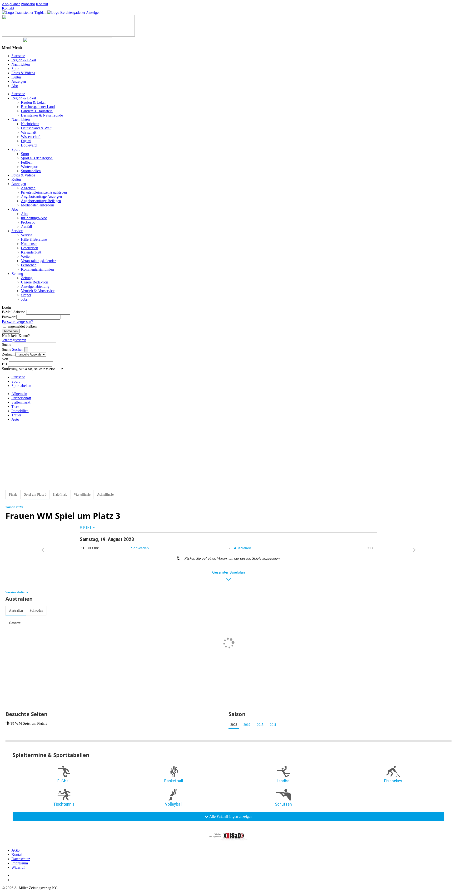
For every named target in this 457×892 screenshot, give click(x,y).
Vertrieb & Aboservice (38, 291)
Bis (4, 364)
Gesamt (14, 623)
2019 (246, 724)
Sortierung (10, 369)
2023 (233, 724)
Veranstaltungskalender (38, 261)
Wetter (26, 256)
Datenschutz (20, 859)
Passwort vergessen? (17, 322)
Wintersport (29, 167)
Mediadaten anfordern (37, 205)
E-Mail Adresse (13, 312)
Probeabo (28, 4)
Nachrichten (20, 64)
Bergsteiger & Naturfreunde (42, 115)
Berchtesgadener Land (38, 107)
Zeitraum (8, 354)
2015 (260, 724)
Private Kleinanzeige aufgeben (44, 192)
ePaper (15, 4)
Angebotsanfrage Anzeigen (41, 197)
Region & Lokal (23, 60)
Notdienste (29, 244)
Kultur (16, 77)
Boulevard (29, 145)
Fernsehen (28, 265)
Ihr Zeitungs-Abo (34, 218)
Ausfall (26, 226)
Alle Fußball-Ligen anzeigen (230, 816)
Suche (6, 344)
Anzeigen (18, 81)
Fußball (26, 162)
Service (17, 231)
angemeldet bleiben (22, 326)
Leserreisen (29, 248)
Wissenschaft (30, 137)
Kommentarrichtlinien (37, 269)
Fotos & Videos (23, 73)
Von (5, 359)
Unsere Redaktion (34, 282)
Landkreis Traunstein (37, 111)
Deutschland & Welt (36, 128)
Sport (15, 69)
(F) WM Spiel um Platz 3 (28, 723)
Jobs (24, 299)
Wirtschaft (28, 132)
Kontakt (42, 4)
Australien (242, 548)
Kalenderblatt (31, 252)
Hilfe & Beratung (34, 239)
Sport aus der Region (37, 158)
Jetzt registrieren (14, 340)
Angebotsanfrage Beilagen (41, 201)
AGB (15, 850)
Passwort (8, 317)
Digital (26, 141)
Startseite (18, 56)
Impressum (19, 863)
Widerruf (18, 867)
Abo (5, 4)
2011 (273, 724)
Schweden (140, 548)
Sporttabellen (31, 171)
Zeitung (17, 274)
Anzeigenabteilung (35, 286)
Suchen (18, 349)
